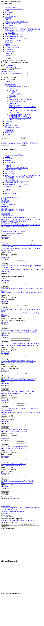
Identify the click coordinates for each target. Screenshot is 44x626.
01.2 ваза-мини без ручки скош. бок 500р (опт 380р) (19, 332)
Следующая (15, 498)
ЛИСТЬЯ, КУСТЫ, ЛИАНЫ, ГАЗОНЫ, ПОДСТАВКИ (20, 219)
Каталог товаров (10, 193)
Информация (11, 511)
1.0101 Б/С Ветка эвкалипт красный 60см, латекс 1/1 (19, 345)
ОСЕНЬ (4, 199)
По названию (5, 226)
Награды (4, 511)
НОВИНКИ (5, 201)
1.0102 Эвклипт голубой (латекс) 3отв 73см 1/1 (17, 362)
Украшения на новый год (10, 197)
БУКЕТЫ (4, 203)
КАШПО (4, 208)
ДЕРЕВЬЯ (4, 206)
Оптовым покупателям (9, 509)
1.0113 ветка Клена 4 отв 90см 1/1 (13, 466)
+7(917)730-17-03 (10, 67)
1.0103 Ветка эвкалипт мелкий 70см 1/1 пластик (18, 380)
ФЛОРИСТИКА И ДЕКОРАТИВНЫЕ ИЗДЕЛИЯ (18, 217)
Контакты (20, 511)
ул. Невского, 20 (16, 520)
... (7, 496)
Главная (7, 190)
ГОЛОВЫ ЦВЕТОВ (8, 204)
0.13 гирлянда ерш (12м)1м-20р (12, 233)
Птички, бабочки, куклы (9, 212)
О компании (5, 508)
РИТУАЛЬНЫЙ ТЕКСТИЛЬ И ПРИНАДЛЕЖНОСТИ (20, 225)
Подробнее (5, 237)
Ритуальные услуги (16, 508)
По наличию (21, 226)
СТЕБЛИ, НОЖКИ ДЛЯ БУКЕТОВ (13, 221)
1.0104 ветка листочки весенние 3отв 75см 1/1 (17, 393)
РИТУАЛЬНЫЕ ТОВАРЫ (10, 223)
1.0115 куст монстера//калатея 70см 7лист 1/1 (17, 483)
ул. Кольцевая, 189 (28, 520)
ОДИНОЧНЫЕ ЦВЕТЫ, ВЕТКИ (12, 210)
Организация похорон (31, 508)
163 (10, 496)
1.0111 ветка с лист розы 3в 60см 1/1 (13, 448)
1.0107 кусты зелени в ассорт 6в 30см (14, 431)
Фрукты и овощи (7, 215)
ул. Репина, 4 (10, 66)
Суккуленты (5, 214)
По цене (14, 226)
